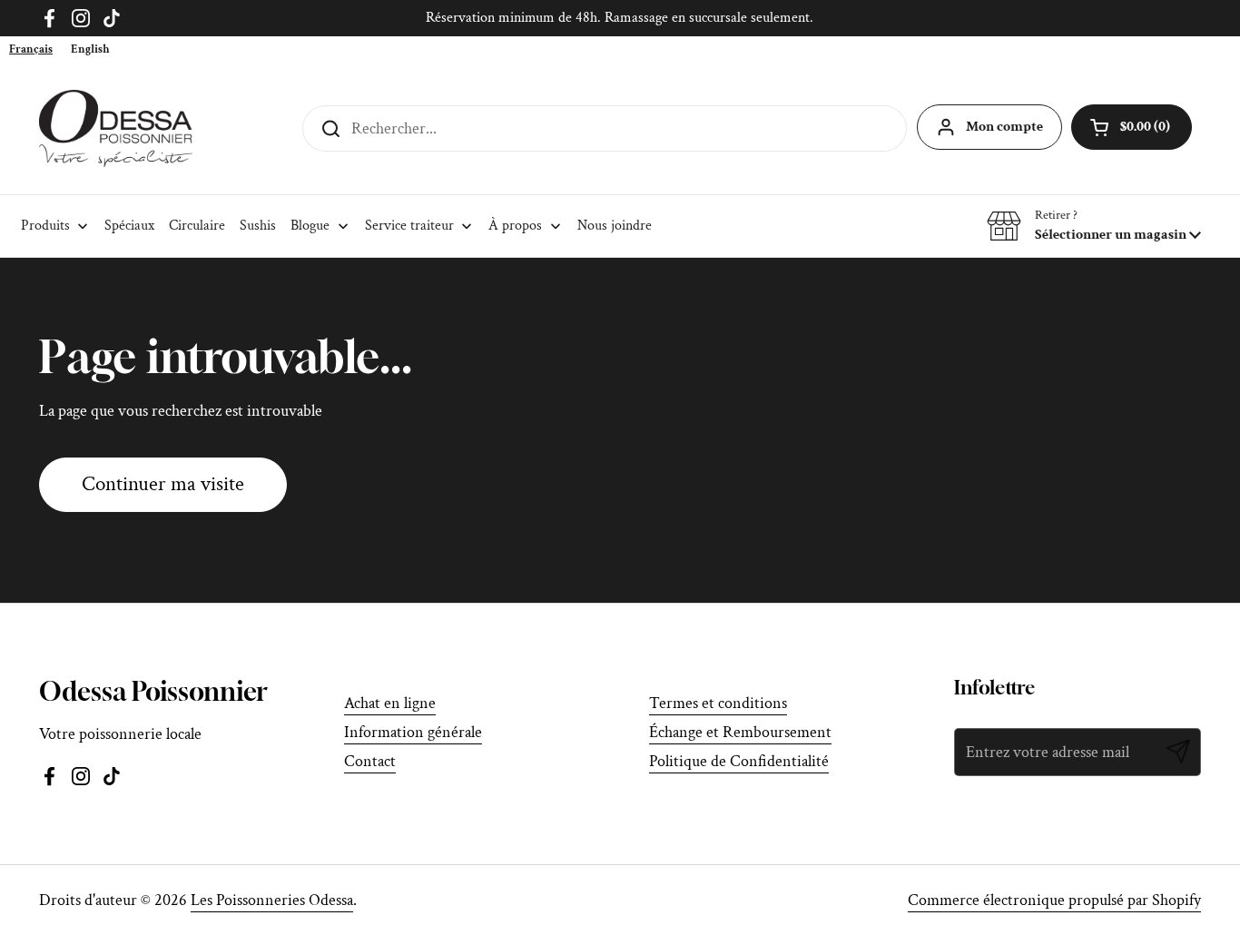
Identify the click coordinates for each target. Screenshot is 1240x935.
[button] (1094, 226)
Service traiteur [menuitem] (409, 225)
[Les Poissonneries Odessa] (115, 128)
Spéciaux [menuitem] (129, 225)
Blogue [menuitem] (310, 225)
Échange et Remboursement (740, 732)
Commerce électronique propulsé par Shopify (1054, 900)
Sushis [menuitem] (258, 225)
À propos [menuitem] (515, 225)
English (90, 49)
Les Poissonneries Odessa (272, 900)
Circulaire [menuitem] (197, 225)
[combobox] (31, 49)
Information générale (413, 732)
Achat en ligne (390, 703)
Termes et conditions (718, 703)
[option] (90, 49)
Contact (370, 761)
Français (31, 49)
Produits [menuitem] (45, 225)
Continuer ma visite (163, 484)
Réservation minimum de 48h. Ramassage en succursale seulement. (619, 17)
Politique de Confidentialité (739, 761)
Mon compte (1004, 126)
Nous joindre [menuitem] (614, 225)
